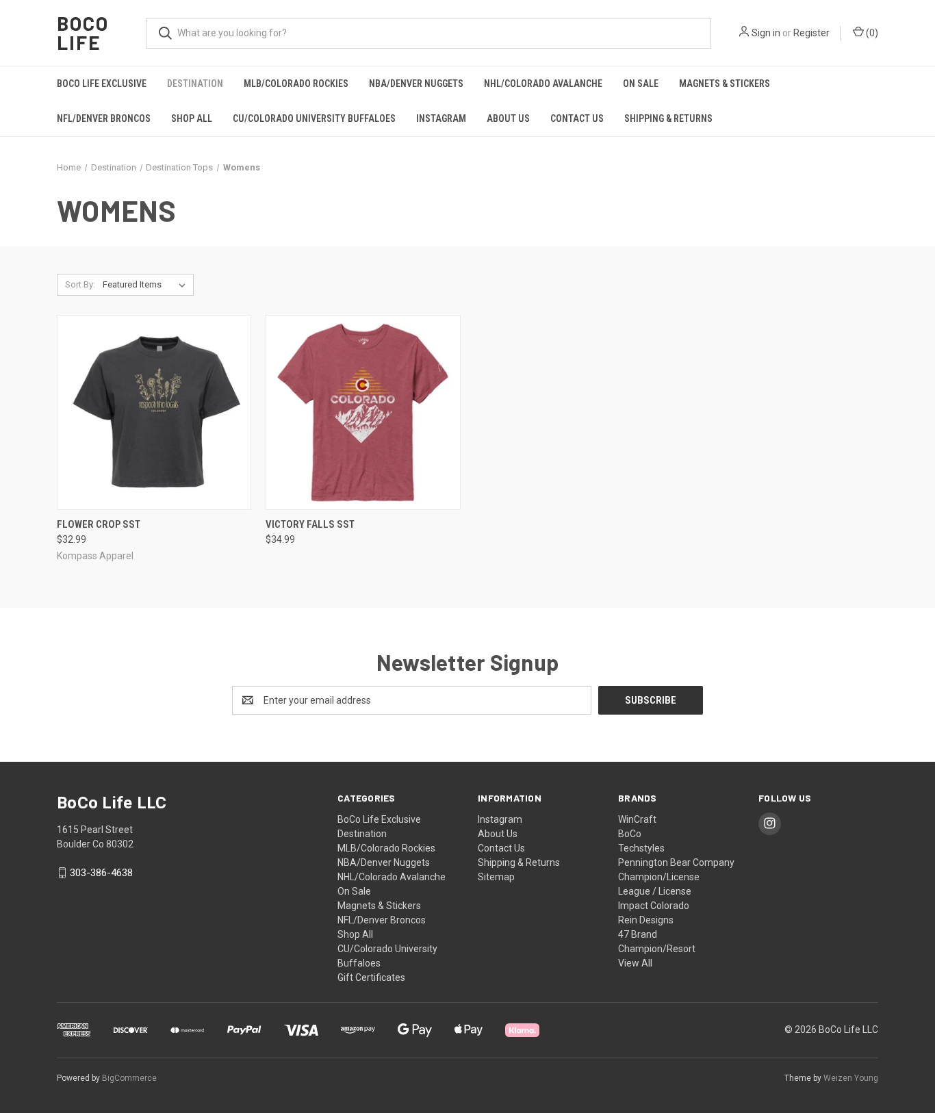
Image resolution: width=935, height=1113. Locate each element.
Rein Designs (646, 919)
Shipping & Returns (668, 118)
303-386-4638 (101, 873)
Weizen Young (850, 1078)
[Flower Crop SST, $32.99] (154, 412)
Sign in (766, 32)
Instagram (441, 118)
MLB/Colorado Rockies (296, 83)
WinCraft (637, 819)
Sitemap (496, 876)
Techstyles (641, 848)
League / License (654, 891)
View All (635, 963)
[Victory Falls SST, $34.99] (362, 412)
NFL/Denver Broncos (104, 118)
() (871, 32)
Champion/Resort (656, 948)
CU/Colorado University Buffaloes (314, 118)
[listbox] (147, 284)
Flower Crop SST (98, 524)
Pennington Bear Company (676, 862)
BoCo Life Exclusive (101, 83)
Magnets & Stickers (724, 83)
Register (811, 32)
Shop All (191, 118)
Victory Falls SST (310, 524)
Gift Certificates (371, 977)
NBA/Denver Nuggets (416, 83)
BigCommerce (129, 1078)
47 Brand (637, 934)
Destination (195, 83)
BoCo (629, 833)
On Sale (640, 83)
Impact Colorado (653, 905)
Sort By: (80, 284)
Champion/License (659, 876)
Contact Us (577, 118)
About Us (508, 118)
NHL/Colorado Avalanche (543, 83)
